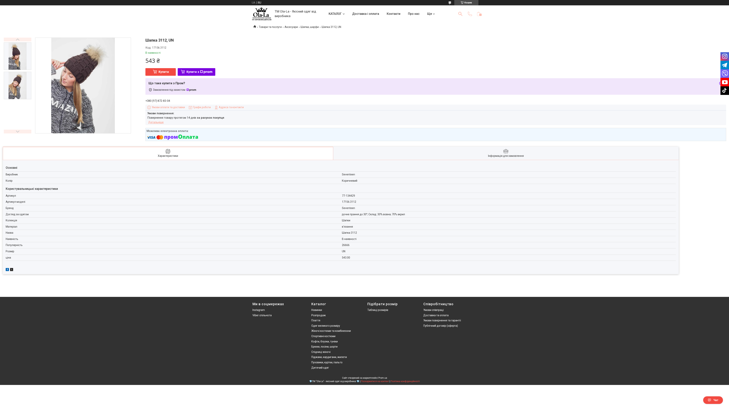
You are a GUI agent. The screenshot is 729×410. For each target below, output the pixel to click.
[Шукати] (460, 14)
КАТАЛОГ (335, 14)
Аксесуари (291, 26)
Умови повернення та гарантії (442, 320)
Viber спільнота (262, 315)
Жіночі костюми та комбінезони (331, 330)
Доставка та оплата (436, 315)
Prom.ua (382, 378)
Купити (164, 72)
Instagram (258, 309)
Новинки (316, 309)
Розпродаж (318, 315)
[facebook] (7, 270)
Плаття (315, 320)
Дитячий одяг (320, 367)
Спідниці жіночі (321, 351)
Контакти (393, 14)
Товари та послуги (270, 26)
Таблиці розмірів (377, 309)
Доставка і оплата (365, 14)
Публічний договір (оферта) (440, 325)
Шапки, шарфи (310, 26)
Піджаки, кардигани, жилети (329, 357)
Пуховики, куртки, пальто (326, 362)
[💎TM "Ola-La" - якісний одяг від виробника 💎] (262, 13)
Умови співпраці (433, 309)
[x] (11, 270)
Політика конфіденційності (405, 381)
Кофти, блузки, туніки (324, 341)
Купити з (192, 72)
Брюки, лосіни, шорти (324, 346)
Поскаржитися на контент (375, 381)
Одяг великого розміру (325, 325)
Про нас (414, 14)
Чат (715, 400)
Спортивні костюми (323, 336)
